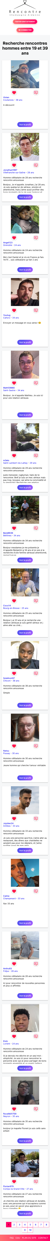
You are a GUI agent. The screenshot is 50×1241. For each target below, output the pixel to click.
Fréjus (6, 971)
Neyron (6, 1116)
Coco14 (7, 605)
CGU (18, 1238)
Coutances (8, 100)
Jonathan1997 (10, 170)
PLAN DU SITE (29, 1238)
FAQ (12, 1238)
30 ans (15, 753)
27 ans (30, 1189)
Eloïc (5, 1041)
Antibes (7, 826)
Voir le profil (25, 124)
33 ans (16, 826)
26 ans (14, 971)
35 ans (15, 1116)
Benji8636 (8, 533)
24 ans (17, 245)
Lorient (6, 1043)
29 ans (33, 463)
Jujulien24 (8, 823)
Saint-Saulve (9, 390)
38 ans (19, 100)
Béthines (7, 535)
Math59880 (9, 387)
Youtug (6, 315)
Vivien (6, 97)
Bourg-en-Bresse (11, 608)
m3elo (6, 460)
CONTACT (43, 1238)
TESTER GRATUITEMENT (25, 22)
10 (30, 1230)
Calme (6, 896)
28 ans (30, 172)
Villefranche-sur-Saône (14, 172)
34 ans (15, 317)
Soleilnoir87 (9, 678)
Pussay (6, 753)
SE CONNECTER (25, 30)
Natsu (6, 750)
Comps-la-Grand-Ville (13, 1189)
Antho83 (7, 968)
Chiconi (7, 680)
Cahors (6, 317)
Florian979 (8, 1186)
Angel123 (7, 242)
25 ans (25, 608)
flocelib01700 (9, 1113)
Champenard (9, 898)
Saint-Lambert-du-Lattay (15, 463)
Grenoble (7, 245)
